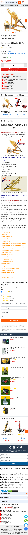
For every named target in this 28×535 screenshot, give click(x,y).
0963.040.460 (11, 83)
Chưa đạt (11, 300)
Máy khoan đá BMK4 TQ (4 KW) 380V (7, 112)
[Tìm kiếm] (19, 2)
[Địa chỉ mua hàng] (26, 517)
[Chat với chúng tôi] (26, 529)
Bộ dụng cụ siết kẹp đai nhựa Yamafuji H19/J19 (17, 378)
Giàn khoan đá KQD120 (21, 111)
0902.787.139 (11, 76)
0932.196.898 (18, 76)
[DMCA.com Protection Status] (13, 490)
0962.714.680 (16, 79)
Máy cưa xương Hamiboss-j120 (17, 397)
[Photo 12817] (14, 21)
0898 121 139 (11, 522)
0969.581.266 (10, 85)
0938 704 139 (8, 521)
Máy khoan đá (21, 53)
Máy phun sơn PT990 (15, 387)
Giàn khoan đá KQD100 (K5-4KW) (7, 435)
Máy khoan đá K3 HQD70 (20, 436)
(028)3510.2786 (5, 77)
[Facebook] (7, 447)
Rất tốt (10, 294)
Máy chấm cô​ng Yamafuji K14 (17, 337)
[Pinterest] (21, 447)
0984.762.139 (10, 86)
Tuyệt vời (11, 291)
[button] (27, 493)
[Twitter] (17, 447)
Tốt (10, 296)
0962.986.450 (10, 80)
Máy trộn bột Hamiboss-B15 (16, 367)
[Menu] (26, 2)
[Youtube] (10, 447)
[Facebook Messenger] (26, 525)
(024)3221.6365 (22, 79)
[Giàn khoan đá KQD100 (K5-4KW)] (7, 427)
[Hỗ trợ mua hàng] (26, 521)
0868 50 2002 (11, 523)
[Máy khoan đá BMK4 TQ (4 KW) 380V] (7, 103)
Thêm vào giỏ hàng (14, 69)
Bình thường (12, 298)
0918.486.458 (9, 79)
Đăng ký (14, 463)
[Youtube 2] (14, 447)
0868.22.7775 (10, 82)
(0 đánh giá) (9, 47)
